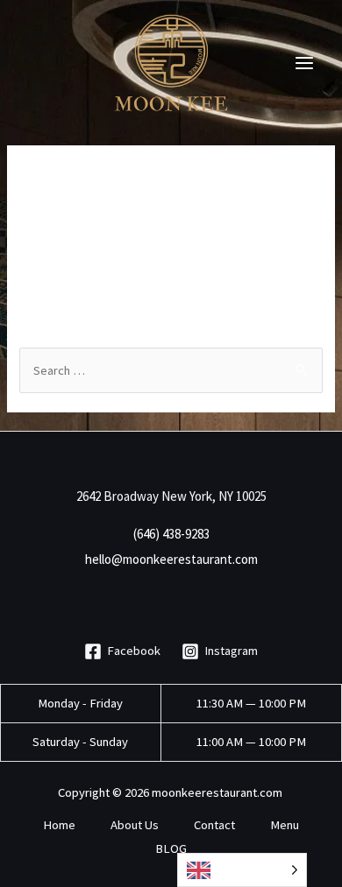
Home (59, 825)
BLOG (171, 848)
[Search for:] (170, 370)
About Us (134, 825)
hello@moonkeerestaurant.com (171, 559)
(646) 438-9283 (171, 533)
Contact (214, 825)
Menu (284, 825)
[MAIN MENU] (304, 63)
